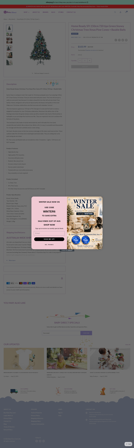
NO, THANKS (49, 244)
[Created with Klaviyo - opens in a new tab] (67, 250)
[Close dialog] (100, 198)
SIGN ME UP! (49, 239)
